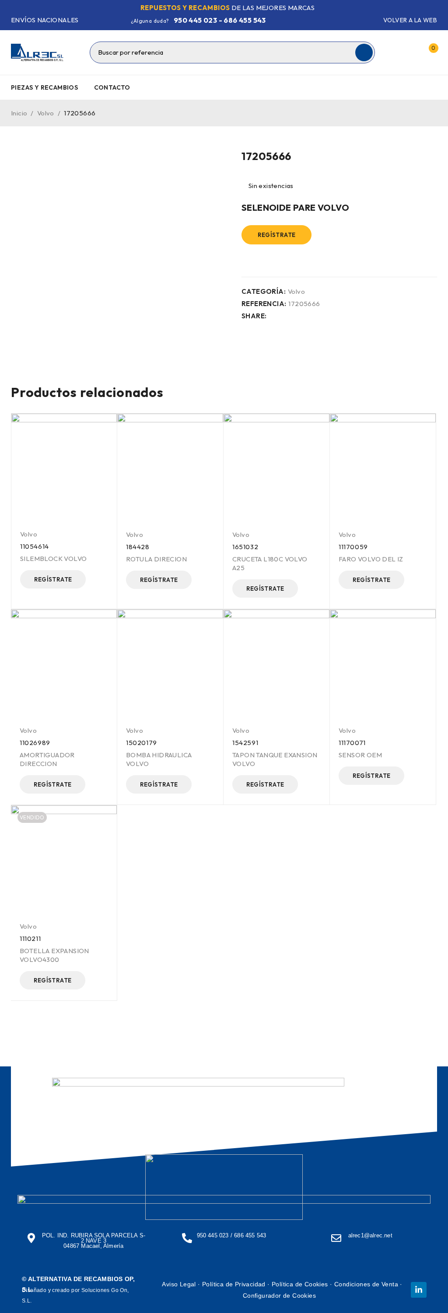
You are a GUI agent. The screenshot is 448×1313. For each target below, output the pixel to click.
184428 (138, 547)
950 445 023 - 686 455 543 (220, 20)
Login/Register (410, 52)
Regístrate (277, 234)
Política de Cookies (300, 1284)
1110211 (30, 938)
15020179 (141, 742)
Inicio (19, 113)
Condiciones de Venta (366, 1284)
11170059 (353, 547)
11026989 (35, 742)
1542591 (245, 742)
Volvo (45, 113)
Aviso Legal (179, 1284)
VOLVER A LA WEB (410, 20)
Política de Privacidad (234, 1284)
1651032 (245, 547)
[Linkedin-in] (419, 1290)
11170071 (352, 742)
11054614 (34, 546)
